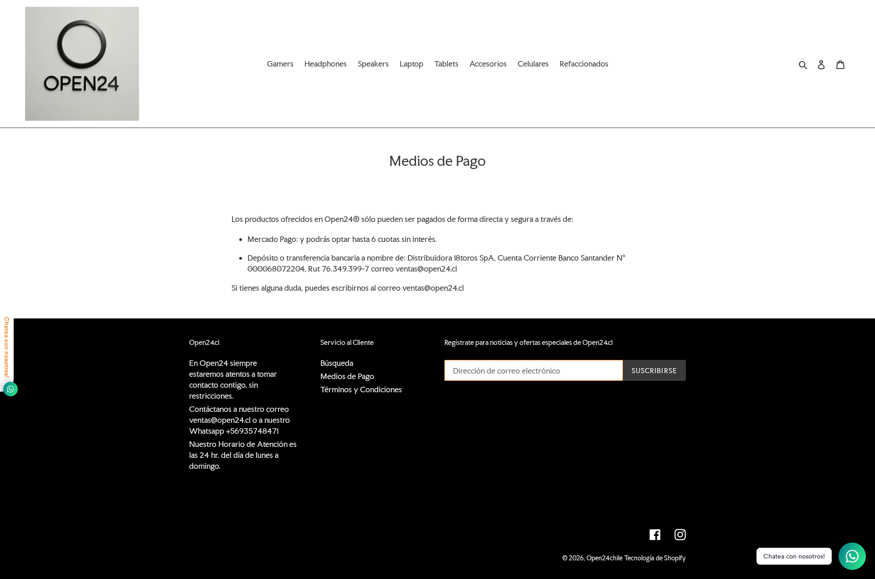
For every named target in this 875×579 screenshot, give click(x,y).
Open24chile (605, 558)
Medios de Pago (347, 376)
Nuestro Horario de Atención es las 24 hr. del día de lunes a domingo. (243, 455)
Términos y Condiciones (361, 389)
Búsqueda (336, 363)
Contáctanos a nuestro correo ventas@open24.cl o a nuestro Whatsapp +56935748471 (239, 420)
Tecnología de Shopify (655, 558)
